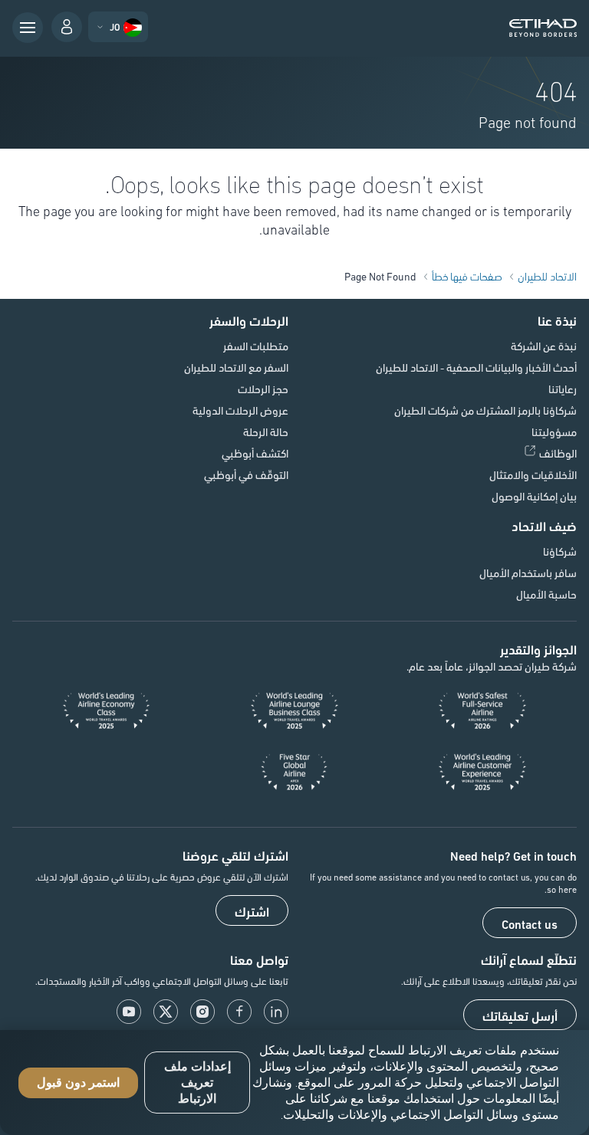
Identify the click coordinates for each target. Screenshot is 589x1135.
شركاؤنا (560, 551)
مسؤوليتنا (554, 431)
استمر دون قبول (78, 1082)
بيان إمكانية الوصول (534, 496)
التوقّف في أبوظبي (246, 474)
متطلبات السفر (255, 346)
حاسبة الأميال (546, 594)
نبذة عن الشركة (544, 346)
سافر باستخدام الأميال (528, 572)
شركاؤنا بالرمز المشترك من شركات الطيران (485, 410)
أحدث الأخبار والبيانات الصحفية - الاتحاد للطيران (476, 367)
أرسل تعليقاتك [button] (520, 1015)
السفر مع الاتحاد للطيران (236, 367)
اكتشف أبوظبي (255, 453)
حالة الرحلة (265, 431)
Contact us (530, 923)
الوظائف (558, 453)
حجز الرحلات (263, 389)
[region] (294, 1082)
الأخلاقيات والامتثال (533, 474)
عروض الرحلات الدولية (240, 410)
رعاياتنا (562, 389)
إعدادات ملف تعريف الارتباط (197, 1082)
